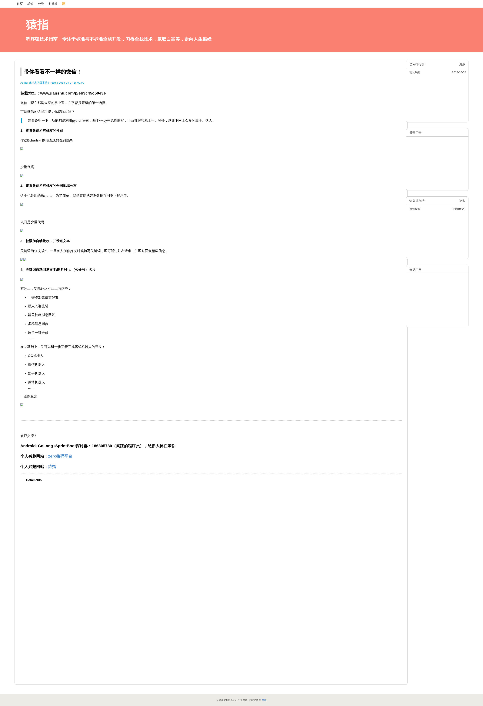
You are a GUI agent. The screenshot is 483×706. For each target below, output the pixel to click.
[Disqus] (211, 532)
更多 (462, 64)
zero (264, 700)
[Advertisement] (437, 161)
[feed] (63, 3)
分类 (41, 3)
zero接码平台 (60, 456)
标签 (30, 3)
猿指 (37, 24)
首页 (20, 3)
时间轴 (53, 3)
